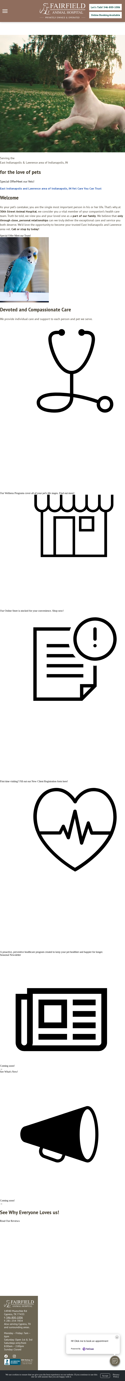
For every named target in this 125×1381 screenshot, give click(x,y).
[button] (115, 1361)
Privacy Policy (116, 1375)
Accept (105, 1375)
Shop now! (58, 610)
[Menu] (5, 11)
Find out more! (66, 493)
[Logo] (62, 13)
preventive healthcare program (28, 952)
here (65, 781)
